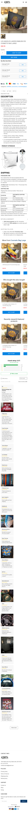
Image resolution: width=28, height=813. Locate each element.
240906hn (9, 86)
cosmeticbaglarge (22, 86)
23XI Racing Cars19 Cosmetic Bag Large (11, 264)
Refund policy (4, 778)
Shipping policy (4, 776)
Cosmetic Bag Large (18, 240)
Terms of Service (5, 773)
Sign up (24, 801)
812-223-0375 (4, 763)
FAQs (2, 787)
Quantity (3, 49)
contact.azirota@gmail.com (7, 765)
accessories (15, 86)
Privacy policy (4, 771)
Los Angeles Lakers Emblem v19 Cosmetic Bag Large (9, 305)
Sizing (2, 790)
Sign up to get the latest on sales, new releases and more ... (13, 797)
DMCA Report (11, 806)
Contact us (3, 785)
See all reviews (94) (14, 362)
